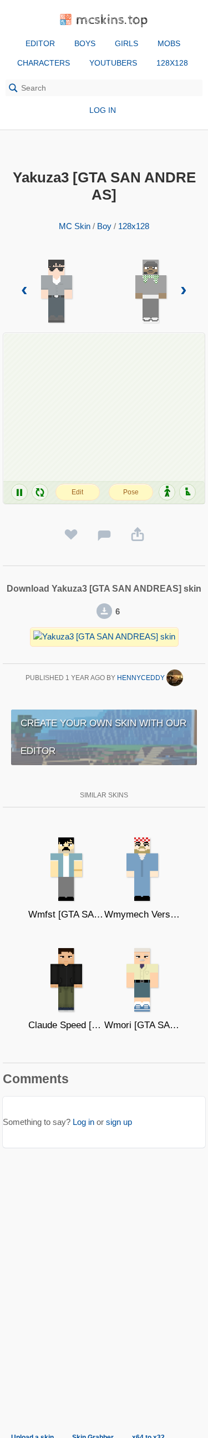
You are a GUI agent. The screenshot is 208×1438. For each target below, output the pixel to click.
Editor (40, 43)
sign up (119, 1122)
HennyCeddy (141, 678)
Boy (104, 226)
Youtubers (113, 62)
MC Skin (74, 226)
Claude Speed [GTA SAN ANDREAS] (66, 1025)
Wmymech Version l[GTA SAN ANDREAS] (142, 914)
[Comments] (104, 535)
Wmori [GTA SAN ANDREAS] (142, 1025)
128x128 (172, 62)
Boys (84, 43)
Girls (126, 43)
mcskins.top (112, 20)
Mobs (169, 43)
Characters (43, 62)
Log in (102, 110)
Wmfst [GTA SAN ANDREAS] (66, 914)
